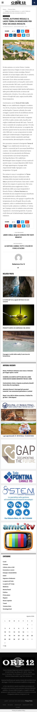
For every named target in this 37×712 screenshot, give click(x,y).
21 (23, 635)
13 (19, 632)
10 (5, 632)
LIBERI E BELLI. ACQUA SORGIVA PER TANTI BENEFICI (18, 236)
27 (19, 639)
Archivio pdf (18, 705)
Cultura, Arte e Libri (9, 567)
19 (14, 635)
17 (5, 635)
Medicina (5, 586)
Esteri (4, 575)
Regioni (5, 598)
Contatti (18, 707)
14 (23, 632)
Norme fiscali (7, 589)
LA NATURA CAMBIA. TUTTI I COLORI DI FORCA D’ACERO (18, 247)
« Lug (4, 645)
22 (27, 635)
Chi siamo (10, 705)
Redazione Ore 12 (8, 26)
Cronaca (5, 564)
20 (19, 635)
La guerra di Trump (8, 584)
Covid (4, 561)
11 (9, 632)
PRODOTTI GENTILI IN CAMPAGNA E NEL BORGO (16, 328)
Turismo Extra (6, 16)
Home (4, 705)
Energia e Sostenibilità (10, 573)
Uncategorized (7, 609)
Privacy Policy (28, 701)
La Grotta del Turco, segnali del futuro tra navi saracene (16, 301)
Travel (5, 603)
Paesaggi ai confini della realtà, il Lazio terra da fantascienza (16, 355)
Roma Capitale (7, 600)
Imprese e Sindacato (9, 578)
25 (9, 639)
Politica (5, 592)
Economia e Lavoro (8, 570)
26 (14, 639)
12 (14, 632)
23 (32, 635)
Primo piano (6, 595)
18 (9, 635)
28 (23, 639)
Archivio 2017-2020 (28, 705)
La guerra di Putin (8, 581)
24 (5, 639)
